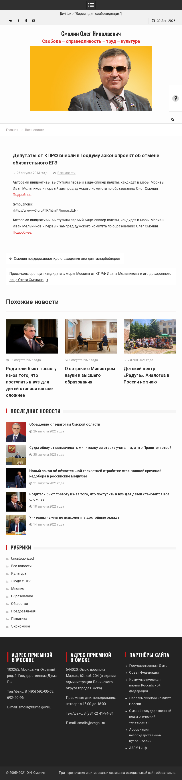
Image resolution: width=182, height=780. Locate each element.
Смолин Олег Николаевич (91, 33)
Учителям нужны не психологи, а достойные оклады (74, 517)
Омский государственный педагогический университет (150, 717)
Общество (19, 604)
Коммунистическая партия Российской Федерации (145, 685)
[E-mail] (34, 21)
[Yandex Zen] (26, 21)
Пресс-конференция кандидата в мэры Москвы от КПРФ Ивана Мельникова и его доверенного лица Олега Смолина (90, 277)
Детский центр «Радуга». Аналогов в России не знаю (146, 375)
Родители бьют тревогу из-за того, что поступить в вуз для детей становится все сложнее (31, 382)
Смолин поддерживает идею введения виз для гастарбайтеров (67, 258)
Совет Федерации (144, 672)
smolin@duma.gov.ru (34, 707)
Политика (19, 619)
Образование (22, 596)
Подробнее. (22, 195)
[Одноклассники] (18, 21)
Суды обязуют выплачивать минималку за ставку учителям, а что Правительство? (100, 448)
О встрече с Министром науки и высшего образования (90, 375)
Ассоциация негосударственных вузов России (145, 735)
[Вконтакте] (10, 21)
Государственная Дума (148, 666)
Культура (18, 573)
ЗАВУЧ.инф (138, 748)
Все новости (66, 173)
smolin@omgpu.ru (91, 723)
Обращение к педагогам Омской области (64, 424)
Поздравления (23, 611)
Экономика (20, 626)
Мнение (17, 588)
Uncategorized (22, 558)
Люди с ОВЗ (21, 581)
